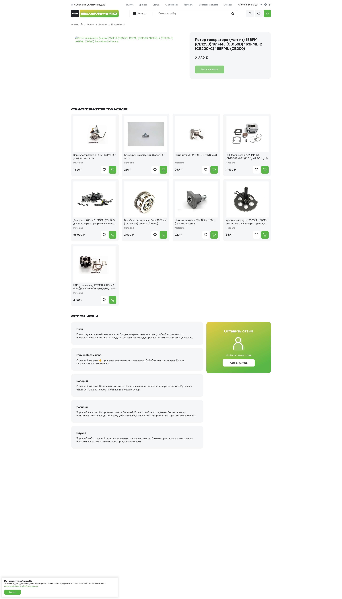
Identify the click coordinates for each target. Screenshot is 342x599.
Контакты (188, 4)
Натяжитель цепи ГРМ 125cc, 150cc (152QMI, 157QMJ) (195, 222)
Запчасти (103, 24)
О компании (171, 4)
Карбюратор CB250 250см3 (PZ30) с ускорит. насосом (94, 157)
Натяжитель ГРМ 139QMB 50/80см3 (196, 155)
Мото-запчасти (118, 24)
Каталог (142, 13)
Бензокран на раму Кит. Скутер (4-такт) (144, 157)
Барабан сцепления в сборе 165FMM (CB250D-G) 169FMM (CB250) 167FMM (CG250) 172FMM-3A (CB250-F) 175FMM (145, 222)
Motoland (78, 162)
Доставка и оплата (208, 4)
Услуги (129, 4)
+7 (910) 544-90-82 (247, 4)
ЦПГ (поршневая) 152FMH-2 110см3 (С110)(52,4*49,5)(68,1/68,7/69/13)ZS (94, 287)
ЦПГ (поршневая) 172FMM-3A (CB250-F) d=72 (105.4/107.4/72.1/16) (247, 157)
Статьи (156, 4)
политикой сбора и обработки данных (21, 586)
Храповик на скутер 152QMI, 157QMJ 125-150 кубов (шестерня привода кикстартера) (246, 222)
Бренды (143, 4)
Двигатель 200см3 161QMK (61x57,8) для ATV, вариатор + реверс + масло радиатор (94, 222)
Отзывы (228, 4)
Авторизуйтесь (238, 362)
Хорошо (12, 592)
